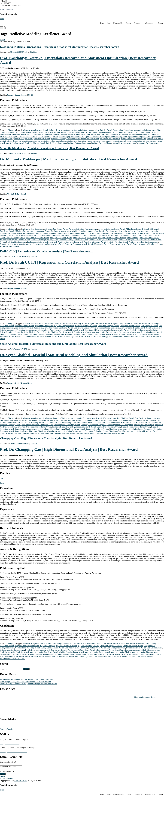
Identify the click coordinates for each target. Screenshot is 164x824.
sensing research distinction (75, 141)
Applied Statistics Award (102, 130)
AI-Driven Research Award (25, 231)
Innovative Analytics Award (18, 652)
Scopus (10, 288)
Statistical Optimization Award (78, 143)
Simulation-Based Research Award (122, 431)
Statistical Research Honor (101, 143)
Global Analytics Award (100, 134)
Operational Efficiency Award (96, 330)
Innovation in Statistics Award (37, 238)
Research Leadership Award (76, 334)
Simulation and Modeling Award (51, 429)
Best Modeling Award (125, 418)
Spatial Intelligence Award (35, 143)
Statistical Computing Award (76, 244)
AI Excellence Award (109, 643)
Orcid (17, 383)
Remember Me (8, 772)
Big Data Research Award (133, 646)
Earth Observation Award (107, 132)
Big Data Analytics (47, 646)
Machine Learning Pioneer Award (130, 240)
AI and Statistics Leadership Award (111, 229)
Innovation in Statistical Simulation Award (37, 425)
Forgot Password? (7, 778)
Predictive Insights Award (139, 330)
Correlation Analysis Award (108, 326)
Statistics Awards (6, 9)
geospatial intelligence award (56, 134)
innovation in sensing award (139, 134)
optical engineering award (48, 137)
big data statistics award (32, 233)
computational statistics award (114, 233)
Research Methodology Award (99, 334)
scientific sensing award (31, 141)
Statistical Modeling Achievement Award (37, 433)
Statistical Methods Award (47, 336)
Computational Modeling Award (125, 130)
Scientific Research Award (143, 334)
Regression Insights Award (151, 332)
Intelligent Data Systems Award (85, 238)
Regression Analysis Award (129, 332)
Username (8, 762)
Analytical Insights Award (120, 323)
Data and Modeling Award (34, 422)
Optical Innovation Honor (94, 137)
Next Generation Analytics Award (68, 654)
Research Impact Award (55, 334)
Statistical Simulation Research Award (109, 433)
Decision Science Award (70, 132)
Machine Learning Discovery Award (44, 240)
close (2, 19)
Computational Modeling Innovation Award (85, 233)
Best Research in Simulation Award (13, 420)
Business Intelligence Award (86, 326)
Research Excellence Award (34, 334)
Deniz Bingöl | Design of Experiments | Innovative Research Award (25, 682)
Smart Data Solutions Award (63, 656)
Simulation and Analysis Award (27, 429)
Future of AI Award (152, 235)
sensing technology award (96, 141)
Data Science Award (40, 328)
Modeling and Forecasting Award (67, 425)
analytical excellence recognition (57, 130)
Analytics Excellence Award (142, 323)
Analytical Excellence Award (99, 323)
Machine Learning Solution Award (41, 654)
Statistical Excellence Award (147, 431)
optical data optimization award (25, 137)
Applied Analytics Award (24, 326)
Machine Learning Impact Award (97, 652)
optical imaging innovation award (71, 137)
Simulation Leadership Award (26, 431)
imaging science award (119, 134)
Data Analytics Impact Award (76, 648)
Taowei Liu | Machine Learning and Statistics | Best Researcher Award (26, 679)
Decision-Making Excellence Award (111, 328)
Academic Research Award (32, 323)
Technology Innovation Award (110, 336)
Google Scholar (20, 288)
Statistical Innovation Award (98, 244)
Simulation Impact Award (118, 429)
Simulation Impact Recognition (141, 429)
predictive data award (41, 139)
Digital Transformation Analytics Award (129, 235)
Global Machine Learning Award (12, 238)
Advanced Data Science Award (56, 229)
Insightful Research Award (74, 330)
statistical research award (9, 246)
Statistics (33, 52)
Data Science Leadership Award (52, 235)
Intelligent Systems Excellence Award (112, 238)
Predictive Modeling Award (117, 242)
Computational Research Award (94, 420)
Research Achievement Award (11, 334)
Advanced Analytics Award (32, 229)
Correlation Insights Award (130, 326)
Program (137, 23)
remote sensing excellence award (133, 139)
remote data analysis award (110, 139)
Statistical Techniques (144, 656)
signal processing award (136, 141)
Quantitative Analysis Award (84, 332)
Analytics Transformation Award (27, 646)
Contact (160, 23)
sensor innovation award (116, 141)
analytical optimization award (81, 130)
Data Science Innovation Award (27, 235)
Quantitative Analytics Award (11, 244)
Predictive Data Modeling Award (70, 242)
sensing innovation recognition (52, 141)
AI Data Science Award (91, 643)
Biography (12, 130)
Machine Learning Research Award (13, 654)
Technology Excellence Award (147, 143)
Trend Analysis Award (131, 336)
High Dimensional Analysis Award (128, 650)
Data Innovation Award (97, 648)
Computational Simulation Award (119, 420)
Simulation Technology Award (96, 431)
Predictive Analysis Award (144, 425)
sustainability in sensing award (123, 143)
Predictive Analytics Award (118, 330)
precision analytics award (23, 139)
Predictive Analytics (89, 654)
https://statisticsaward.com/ (145, 694)
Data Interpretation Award (136, 648)
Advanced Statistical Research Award (83, 229)
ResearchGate (26, 383)
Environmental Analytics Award (146, 132)
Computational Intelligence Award (54, 233)
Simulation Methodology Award (50, 431)
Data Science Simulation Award (89, 422)
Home (102, 23)
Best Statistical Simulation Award (68, 420)
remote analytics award (90, 139)
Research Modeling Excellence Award (135, 427)
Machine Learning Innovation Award (103, 240)
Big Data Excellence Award (66, 646)
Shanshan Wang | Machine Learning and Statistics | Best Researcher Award (28, 684)
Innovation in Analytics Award (51, 330)
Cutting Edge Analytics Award (52, 648)
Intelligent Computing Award (61, 238)
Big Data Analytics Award (64, 326)
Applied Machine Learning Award (78, 231)
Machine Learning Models (121, 652)
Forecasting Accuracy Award (27, 330)
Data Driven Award (52, 422)
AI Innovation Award (126, 643)
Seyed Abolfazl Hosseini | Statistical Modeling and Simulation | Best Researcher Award (53, 343)
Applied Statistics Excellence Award (106, 231)
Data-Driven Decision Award (76, 235)
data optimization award (147, 130)
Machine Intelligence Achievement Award (143, 238)
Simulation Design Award (75, 429)
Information (149, 23)
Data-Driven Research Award (49, 132)
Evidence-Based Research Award (138, 328)
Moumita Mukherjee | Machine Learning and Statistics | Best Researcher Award (49, 148)
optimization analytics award (139, 137)
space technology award (15, 143)
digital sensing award (89, 132)
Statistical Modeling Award (56, 143)
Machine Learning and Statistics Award (15, 240)
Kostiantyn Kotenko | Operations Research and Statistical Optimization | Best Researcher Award (59, 46)
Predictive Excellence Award (109, 654)
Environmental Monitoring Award (13, 134)
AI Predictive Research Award (137, 229)
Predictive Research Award (62, 427)
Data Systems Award (29, 132)
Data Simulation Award (111, 422)
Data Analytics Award (149, 326)
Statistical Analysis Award (103, 656)
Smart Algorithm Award (32, 244)
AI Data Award (76, 643)
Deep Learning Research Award (100, 235)
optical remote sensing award (116, 137)
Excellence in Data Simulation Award (135, 422)
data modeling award (23, 328)
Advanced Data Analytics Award (56, 643)
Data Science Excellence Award (12, 650)
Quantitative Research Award (107, 332)
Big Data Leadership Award (88, 646)
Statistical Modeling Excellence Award (147, 244)
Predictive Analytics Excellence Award (42, 242)
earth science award (125, 132)
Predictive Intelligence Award (95, 242)
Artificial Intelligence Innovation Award (135, 231)
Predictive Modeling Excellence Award (65, 139)
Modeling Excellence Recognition (93, 425)
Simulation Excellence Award (97, 429)
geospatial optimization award (79, 134)
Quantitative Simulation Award (108, 427)
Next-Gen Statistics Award (16, 242)
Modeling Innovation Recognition (120, 425)
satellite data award (14, 141)
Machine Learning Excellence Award (73, 240)
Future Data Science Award (84, 650)
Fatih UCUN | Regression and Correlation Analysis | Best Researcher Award (46, 251)
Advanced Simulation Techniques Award (60, 418)
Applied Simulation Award (86, 418)
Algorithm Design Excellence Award (50, 231)
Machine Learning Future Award (71, 652)
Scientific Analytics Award (122, 334)
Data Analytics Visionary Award (138, 233)
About (109, 23)
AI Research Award (143, 643)
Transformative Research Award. (12, 659)
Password (7, 767)
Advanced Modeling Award (33, 130)
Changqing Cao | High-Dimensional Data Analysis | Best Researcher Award (46, 438)
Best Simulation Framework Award (41, 420)
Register (129, 23)
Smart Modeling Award (83, 656)
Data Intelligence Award (116, 648)
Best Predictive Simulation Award (147, 418)
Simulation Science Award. (74, 431)
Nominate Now (118, 23)
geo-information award (35, 134)
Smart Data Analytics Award (53, 244)
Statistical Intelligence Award (121, 244)
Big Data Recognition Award (111, 646)
